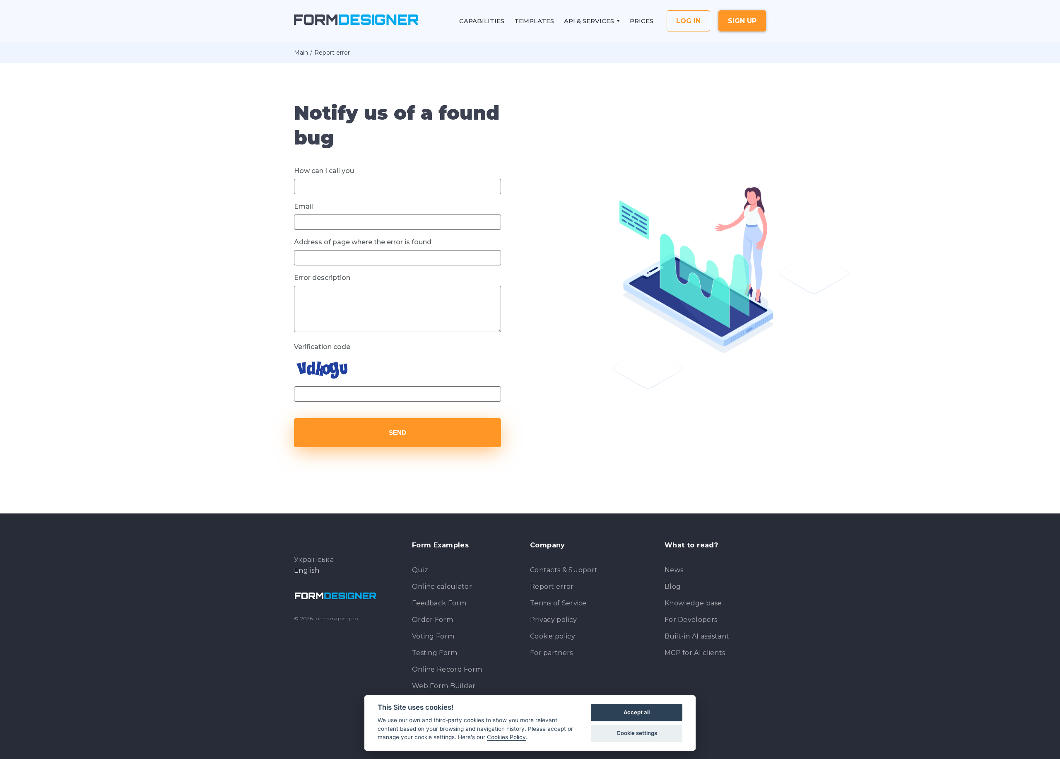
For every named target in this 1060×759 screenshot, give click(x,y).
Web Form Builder (444, 686)
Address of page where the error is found (362, 242)
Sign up (742, 21)
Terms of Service (558, 603)
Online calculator (442, 586)
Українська (314, 560)
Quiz (420, 570)
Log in (688, 21)
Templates (534, 21)
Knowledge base (693, 603)
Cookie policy (552, 636)
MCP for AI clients (695, 653)
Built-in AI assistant (697, 636)
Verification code (322, 347)
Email (303, 206)
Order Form (432, 620)
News (674, 570)
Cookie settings (637, 733)
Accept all (637, 712)
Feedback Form (439, 603)
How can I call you (324, 171)
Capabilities (481, 21)
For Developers (691, 620)
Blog (673, 586)
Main (301, 52)
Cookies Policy (506, 737)
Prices (641, 21)
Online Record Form (447, 669)
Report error (552, 586)
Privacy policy (553, 620)
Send (397, 432)
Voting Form (433, 636)
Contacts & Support (563, 570)
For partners (551, 653)
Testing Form (435, 653)
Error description (322, 278)
